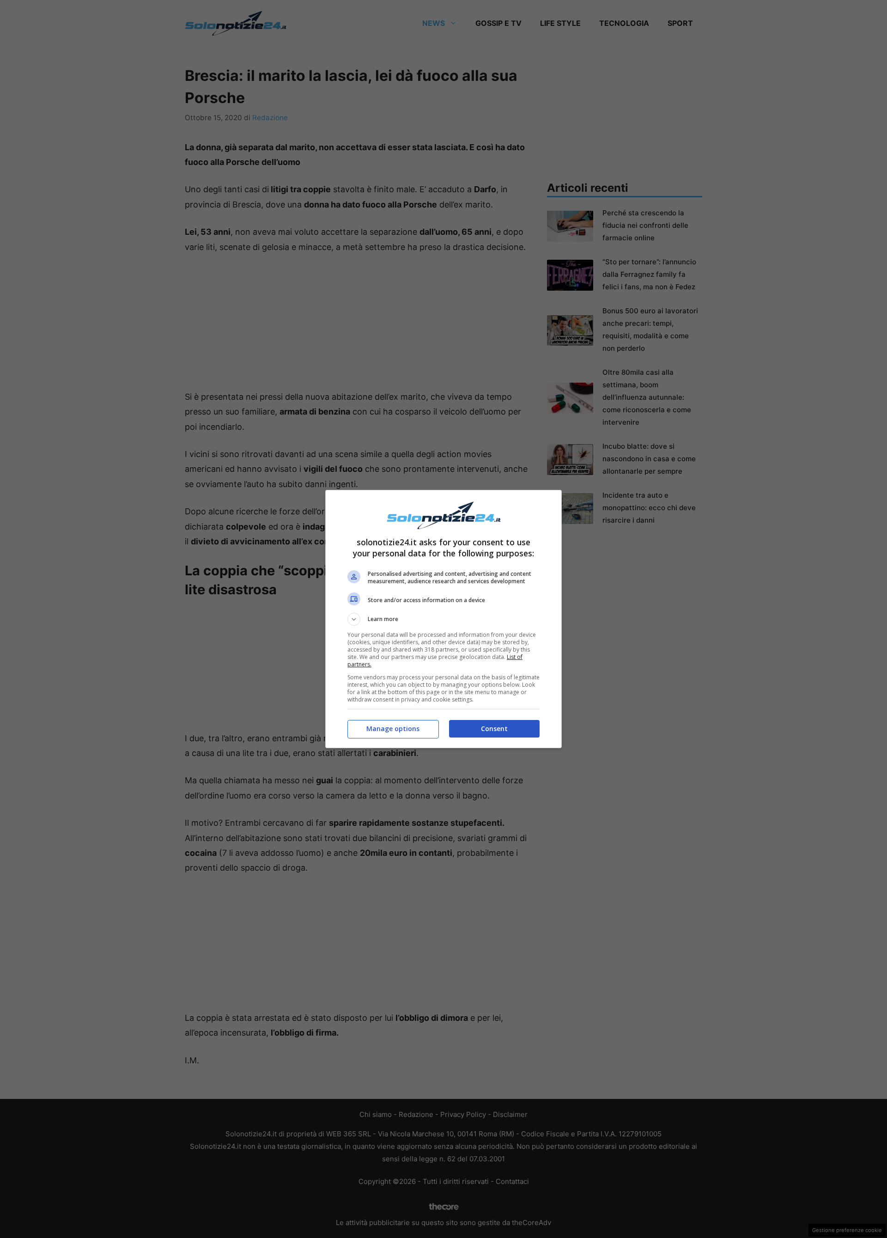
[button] (443, 619)
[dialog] (443, 619)
